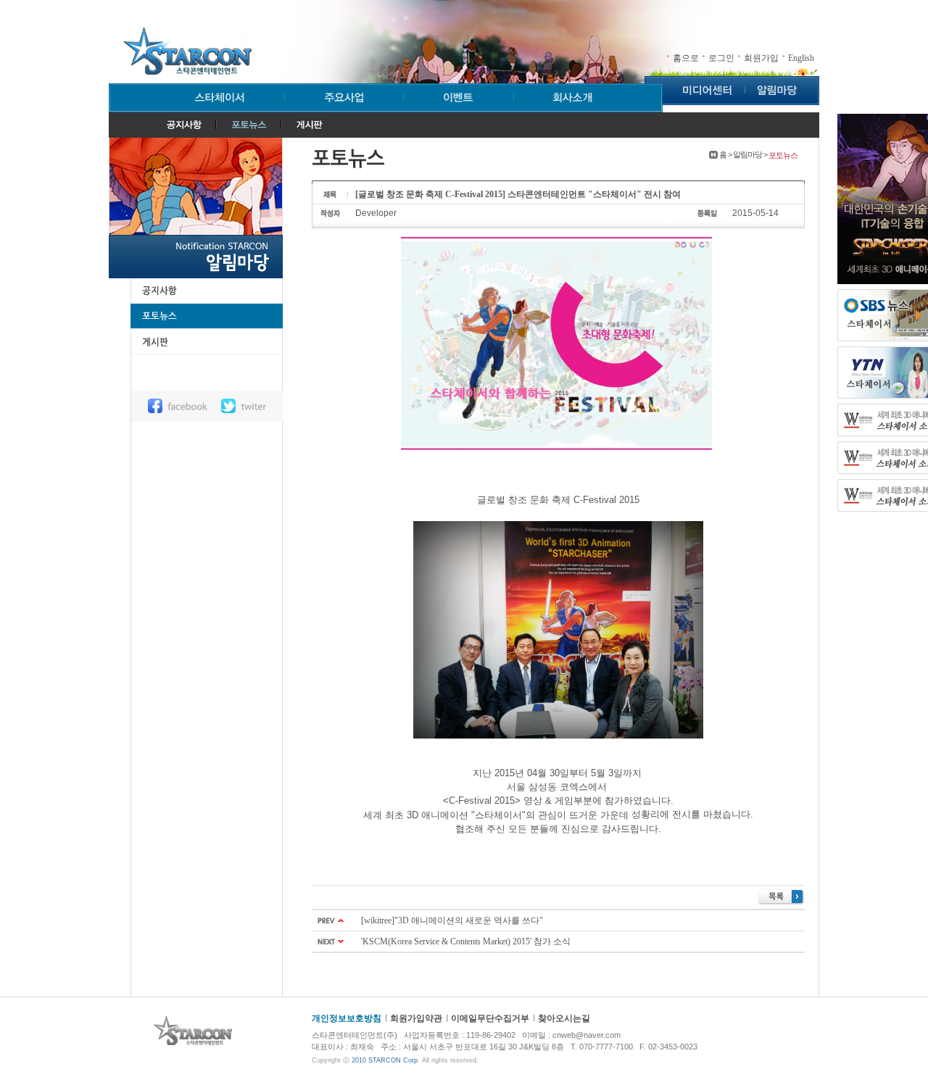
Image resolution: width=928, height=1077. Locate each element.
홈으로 (686, 58)
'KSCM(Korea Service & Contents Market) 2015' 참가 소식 (466, 941)
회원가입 (761, 58)
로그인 (721, 58)
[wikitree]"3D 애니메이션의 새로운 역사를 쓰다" (452, 920)
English (801, 58)
